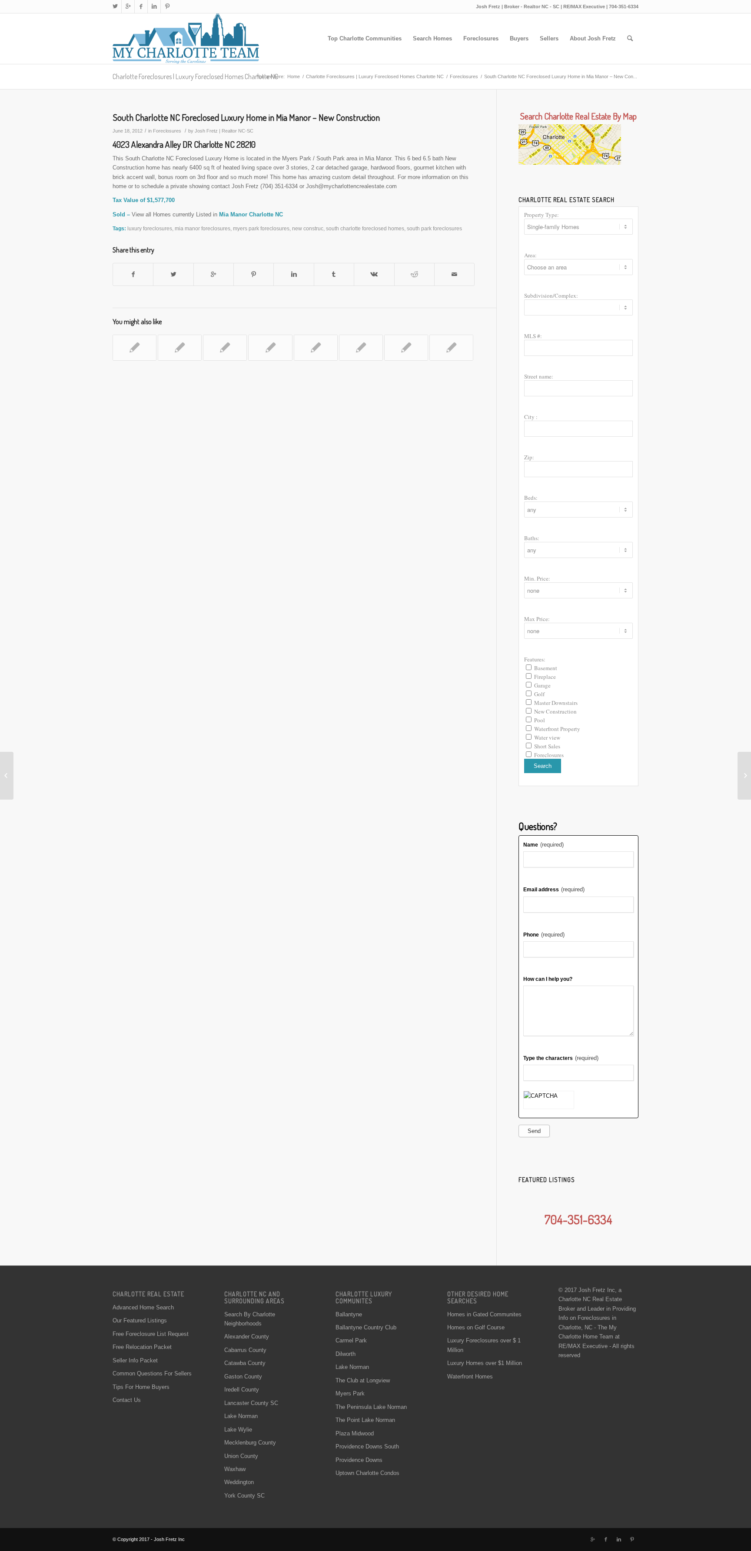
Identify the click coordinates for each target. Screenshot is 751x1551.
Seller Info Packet (135, 1360)
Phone (544, 934)
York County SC (244, 1495)
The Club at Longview (363, 1380)
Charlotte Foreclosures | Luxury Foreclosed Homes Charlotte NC (195, 76)
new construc (307, 228)
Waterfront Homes (470, 1376)
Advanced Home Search (143, 1307)
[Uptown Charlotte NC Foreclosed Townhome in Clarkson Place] (6, 776)
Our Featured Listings (140, 1320)
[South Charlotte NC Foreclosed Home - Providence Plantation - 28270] (361, 348)
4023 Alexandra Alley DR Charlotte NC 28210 (184, 144)
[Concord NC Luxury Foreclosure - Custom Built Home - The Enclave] (134, 348)
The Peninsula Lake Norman (371, 1407)
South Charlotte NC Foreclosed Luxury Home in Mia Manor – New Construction (246, 117)
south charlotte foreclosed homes (365, 228)
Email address (554, 889)
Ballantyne (349, 1314)
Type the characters (560, 1058)
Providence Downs (359, 1460)
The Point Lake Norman (365, 1420)
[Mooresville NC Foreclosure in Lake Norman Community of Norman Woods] (270, 348)
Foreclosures (464, 76)
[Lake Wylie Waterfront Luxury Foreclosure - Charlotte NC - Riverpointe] (451, 348)
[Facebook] (141, 6)
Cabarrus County (245, 1350)
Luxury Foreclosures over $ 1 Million (484, 1345)
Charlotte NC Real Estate (590, 1299)
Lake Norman (241, 1416)
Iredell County (241, 1389)
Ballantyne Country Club (366, 1327)
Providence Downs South (367, 1446)
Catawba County (245, 1363)
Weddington (239, 1482)
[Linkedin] (154, 6)
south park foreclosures (434, 228)
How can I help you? (547, 979)
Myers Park (350, 1393)
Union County (241, 1456)
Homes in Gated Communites (484, 1314)
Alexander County (246, 1336)
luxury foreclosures (149, 228)
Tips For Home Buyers (141, 1387)
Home (293, 76)
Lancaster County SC (251, 1403)
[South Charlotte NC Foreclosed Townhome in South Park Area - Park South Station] (180, 348)
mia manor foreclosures (202, 228)
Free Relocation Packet (142, 1347)
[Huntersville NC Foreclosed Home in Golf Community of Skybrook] (316, 348)
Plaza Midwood (355, 1433)
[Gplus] (128, 6)
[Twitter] (115, 6)
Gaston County (243, 1376)
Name (543, 844)
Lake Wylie (238, 1429)
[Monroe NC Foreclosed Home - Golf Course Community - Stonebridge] (406, 348)
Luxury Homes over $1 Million (484, 1363)
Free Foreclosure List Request (151, 1334)
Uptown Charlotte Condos (367, 1473)
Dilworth (346, 1354)
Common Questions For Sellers (152, 1373)
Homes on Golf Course (476, 1327)
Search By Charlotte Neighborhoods (249, 1319)
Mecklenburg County (250, 1442)
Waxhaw (235, 1469)
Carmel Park (351, 1340)
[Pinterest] (167, 6)
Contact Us (127, 1400)
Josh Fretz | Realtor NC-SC (224, 130)
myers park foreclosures (261, 228)
